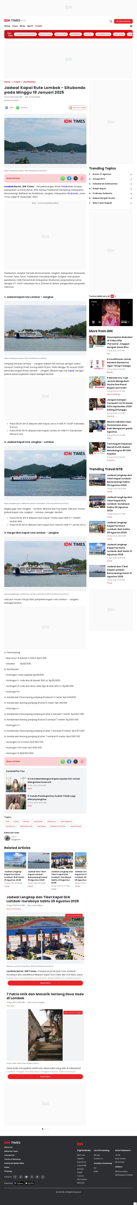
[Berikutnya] (87, 863)
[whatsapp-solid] (63, 178)
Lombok (9, 186)
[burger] (131, 26)
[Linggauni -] (7, 838)
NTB (36, 189)
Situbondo (72, 193)
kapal (71, 370)
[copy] (82, 178)
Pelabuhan (67, 186)
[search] (111, 21)
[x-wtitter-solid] (75, 178)
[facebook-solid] (69, 178)
